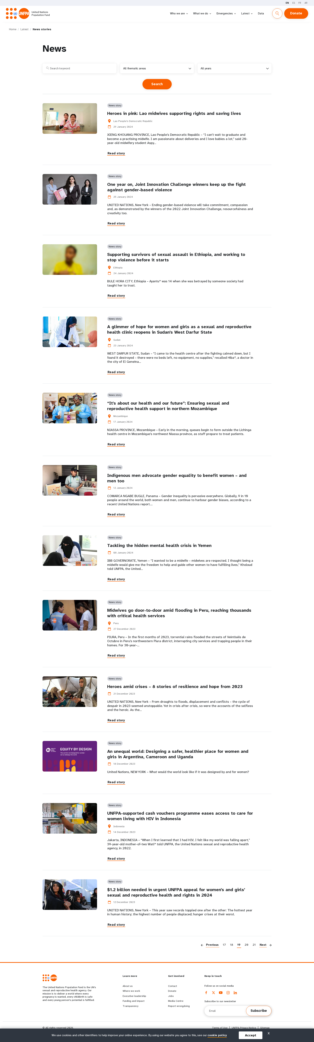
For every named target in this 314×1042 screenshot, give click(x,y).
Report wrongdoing (179, 1006)
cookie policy (217, 1035)
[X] (213, 992)
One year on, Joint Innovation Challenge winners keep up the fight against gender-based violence (176, 187)
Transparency (130, 1006)
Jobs (171, 996)
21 (254, 945)
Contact (172, 986)
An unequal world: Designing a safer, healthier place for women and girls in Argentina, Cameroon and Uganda (177, 754)
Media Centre (175, 1001)
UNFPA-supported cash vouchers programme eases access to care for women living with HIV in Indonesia (180, 816)
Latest (245, 13)
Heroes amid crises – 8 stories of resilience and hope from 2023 (175, 686)
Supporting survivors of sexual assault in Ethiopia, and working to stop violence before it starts (176, 257)
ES (293, 2)
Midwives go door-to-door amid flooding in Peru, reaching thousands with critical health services (179, 613)
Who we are (177, 13)
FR (299, 2)
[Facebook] (206, 992)
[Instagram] (228, 992)
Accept (250, 1035)
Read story (116, 153)
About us (128, 986)
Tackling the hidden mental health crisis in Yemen (159, 545)
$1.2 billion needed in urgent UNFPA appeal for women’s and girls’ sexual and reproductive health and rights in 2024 (176, 892)
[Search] (277, 13)
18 (231, 945)
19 (238, 945)
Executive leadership (134, 996)
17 (224, 945)
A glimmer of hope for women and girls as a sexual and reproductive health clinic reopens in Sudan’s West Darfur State (179, 329)
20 (246, 945)
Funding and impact (133, 1001)
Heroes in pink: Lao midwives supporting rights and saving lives (174, 113)
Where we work (131, 990)
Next (263, 945)
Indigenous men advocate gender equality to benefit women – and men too (177, 478)
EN (287, 2)
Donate (296, 13)
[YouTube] (221, 992)
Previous (212, 945)
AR (306, 2)
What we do (200, 13)
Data (261, 13)
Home (12, 29)
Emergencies (224, 13)
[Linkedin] (235, 992)
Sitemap (265, 1027)
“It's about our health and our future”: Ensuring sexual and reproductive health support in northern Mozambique (168, 406)
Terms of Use (220, 1027)
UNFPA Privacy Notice (244, 1027)
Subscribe (259, 1011)
